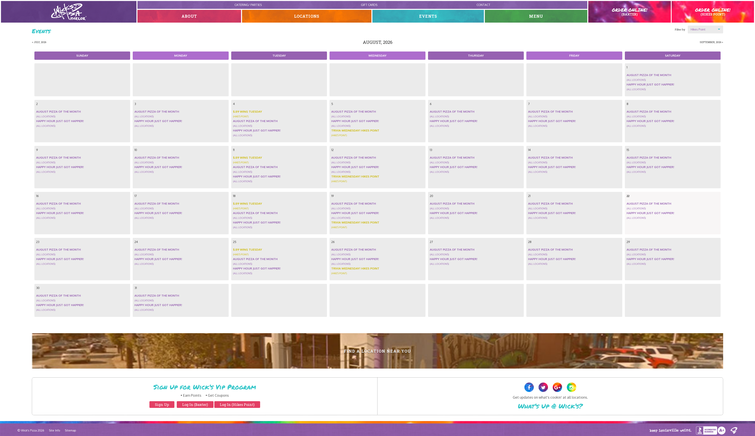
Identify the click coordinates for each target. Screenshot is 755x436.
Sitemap (70, 430)
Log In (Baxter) (195, 404)
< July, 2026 (39, 42)
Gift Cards (369, 5)
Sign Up (162, 404)
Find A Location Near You (377, 351)
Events (428, 16)
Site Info (54, 430)
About (189, 16)
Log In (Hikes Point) (237, 404)
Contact (483, 5)
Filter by (680, 29)
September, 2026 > (711, 42)
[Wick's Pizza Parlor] (68, 12)
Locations (306, 16)
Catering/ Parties (248, 5)
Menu (536, 16)
